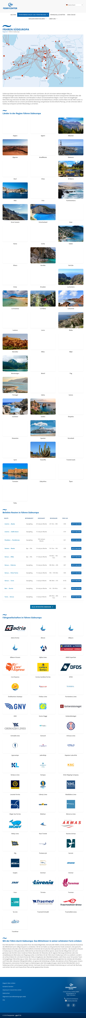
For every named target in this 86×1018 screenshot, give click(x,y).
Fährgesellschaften (57, 15)
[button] (74, 5)
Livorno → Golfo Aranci (11, 532)
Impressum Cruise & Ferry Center (12, 990)
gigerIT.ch (18, 1015)
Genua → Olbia (9, 557)
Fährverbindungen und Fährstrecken (32, 15)
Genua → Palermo (10, 565)
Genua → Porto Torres (11, 573)
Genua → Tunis (9, 580)
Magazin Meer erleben (37, 19)
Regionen (5, 32)
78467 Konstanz (71, 995)
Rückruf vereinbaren (72, 999)
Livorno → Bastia (10, 524)
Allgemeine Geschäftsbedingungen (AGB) (14, 996)
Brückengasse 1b (71, 993)
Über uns (52, 19)
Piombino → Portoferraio (12, 540)
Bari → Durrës (9, 588)
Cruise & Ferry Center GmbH (71, 991)
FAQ (4, 1000)
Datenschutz (6, 993)
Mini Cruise (71, 15)
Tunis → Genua (9, 597)
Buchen (13, 15)
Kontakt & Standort (8, 986)
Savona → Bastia (10, 548)
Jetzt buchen (76, 524)
